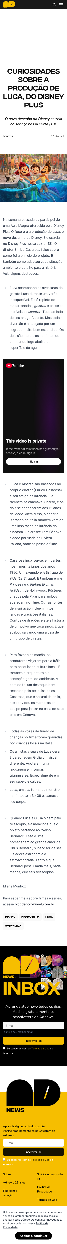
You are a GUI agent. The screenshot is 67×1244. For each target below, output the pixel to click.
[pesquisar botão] (54, 4)
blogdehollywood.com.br (34, 904)
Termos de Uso (40, 1048)
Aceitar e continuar (33, 1236)
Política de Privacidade (44, 1189)
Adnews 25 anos (14, 1183)
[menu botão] (61, 5)
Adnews (8, 136)
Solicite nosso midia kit (50, 1176)
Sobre (7, 1174)
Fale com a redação (10, 1193)
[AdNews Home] (9, 4)
